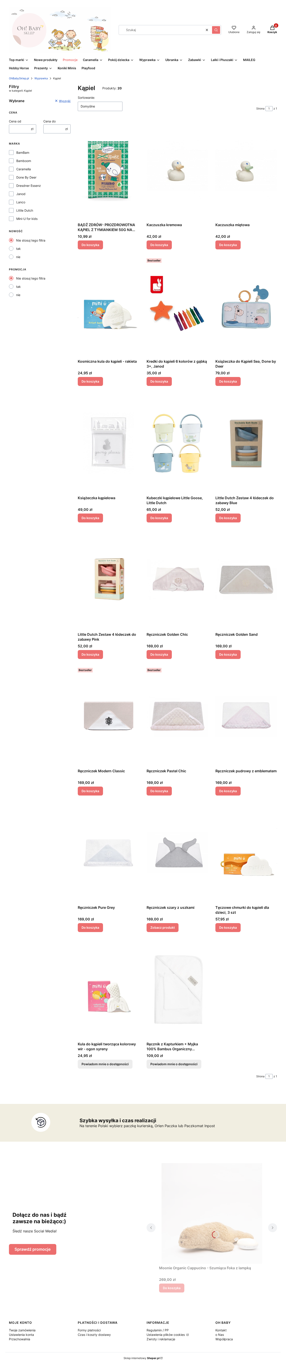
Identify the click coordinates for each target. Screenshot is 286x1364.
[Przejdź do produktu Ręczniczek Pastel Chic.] (177, 716)
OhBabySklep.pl (19, 78)
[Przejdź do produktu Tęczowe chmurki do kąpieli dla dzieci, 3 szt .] (246, 853)
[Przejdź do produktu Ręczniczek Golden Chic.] (177, 580)
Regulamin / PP (158, 1330)
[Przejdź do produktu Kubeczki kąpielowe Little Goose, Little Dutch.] (177, 443)
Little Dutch (24, 210)
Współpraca (224, 1339)
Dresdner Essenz (28, 185)
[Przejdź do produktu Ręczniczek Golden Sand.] (246, 580)
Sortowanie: (86, 97)
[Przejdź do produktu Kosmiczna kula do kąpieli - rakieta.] (108, 307)
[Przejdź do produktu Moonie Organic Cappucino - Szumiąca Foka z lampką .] (212, 1213)
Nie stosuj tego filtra (30, 240)
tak (18, 248)
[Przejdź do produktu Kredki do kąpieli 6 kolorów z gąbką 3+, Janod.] (177, 307)
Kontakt (221, 1330)
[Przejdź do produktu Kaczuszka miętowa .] (246, 170)
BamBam (22, 152)
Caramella (23, 169)
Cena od (15, 121)
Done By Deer (26, 177)
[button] (216, 30)
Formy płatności (89, 1330)
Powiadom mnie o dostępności (105, 1064)
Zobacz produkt (162, 927)
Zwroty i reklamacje (161, 1339)
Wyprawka (41, 78)
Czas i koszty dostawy (94, 1335)
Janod (20, 194)
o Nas (219, 1335)
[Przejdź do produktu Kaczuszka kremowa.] (177, 170)
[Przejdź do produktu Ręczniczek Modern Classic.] (108, 716)
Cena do (49, 121)
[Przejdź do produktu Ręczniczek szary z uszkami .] (177, 853)
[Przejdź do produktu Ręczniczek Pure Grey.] (108, 853)
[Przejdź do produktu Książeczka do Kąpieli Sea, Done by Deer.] (246, 307)
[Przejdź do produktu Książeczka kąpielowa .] (108, 443)
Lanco (20, 202)
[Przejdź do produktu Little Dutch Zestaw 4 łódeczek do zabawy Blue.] (246, 443)
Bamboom (23, 161)
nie (18, 257)
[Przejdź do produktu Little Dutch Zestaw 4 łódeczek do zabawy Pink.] (108, 580)
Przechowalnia (19, 1339)
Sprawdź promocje (33, 1249)
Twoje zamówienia (22, 1330)
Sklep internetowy (142, 1358)
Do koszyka (90, 245)
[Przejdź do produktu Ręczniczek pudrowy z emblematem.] (246, 716)
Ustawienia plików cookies (166, 1335)
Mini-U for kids (27, 219)
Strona (260, 108)
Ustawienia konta (21, 1335)
